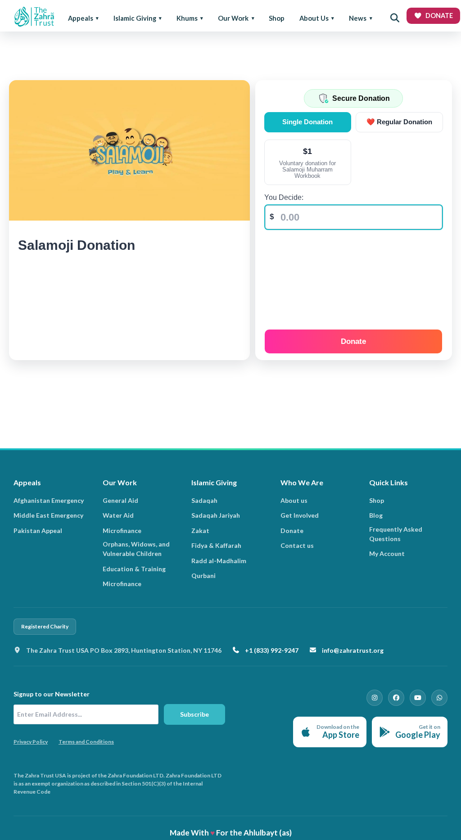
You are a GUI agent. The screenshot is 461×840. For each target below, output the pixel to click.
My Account (387, 553)
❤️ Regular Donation (399, 122)
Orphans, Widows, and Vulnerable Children (136, 548)
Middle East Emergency (48, 515)
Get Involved (299, 515)
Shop (277, 18)
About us (293, 500)
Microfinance (122, 530)
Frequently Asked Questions (395, 533)
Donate (353, 341)
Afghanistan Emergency (49, 500)
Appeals (80, 18)
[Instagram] (374, 698)
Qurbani (203, 575)
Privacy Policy (31, 741)
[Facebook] (396, 698)
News (357, 18)
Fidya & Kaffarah (216, 545)
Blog (376, 515)
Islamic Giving (134, 18)
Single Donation (307, 122)
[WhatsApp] (439, 698)
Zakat (200, 530)
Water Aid (118, 515)
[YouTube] (418, 698)
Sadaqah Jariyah (215, 515)
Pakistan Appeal (38, 530)
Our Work (233, 18)
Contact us (297, 545)
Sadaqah (204, 500)
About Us (314, 18)
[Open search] (395, 18)
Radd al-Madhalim (218, 561)
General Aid (120, 500)
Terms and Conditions (86, 741)
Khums (187, 18)
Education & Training (134, 569)
